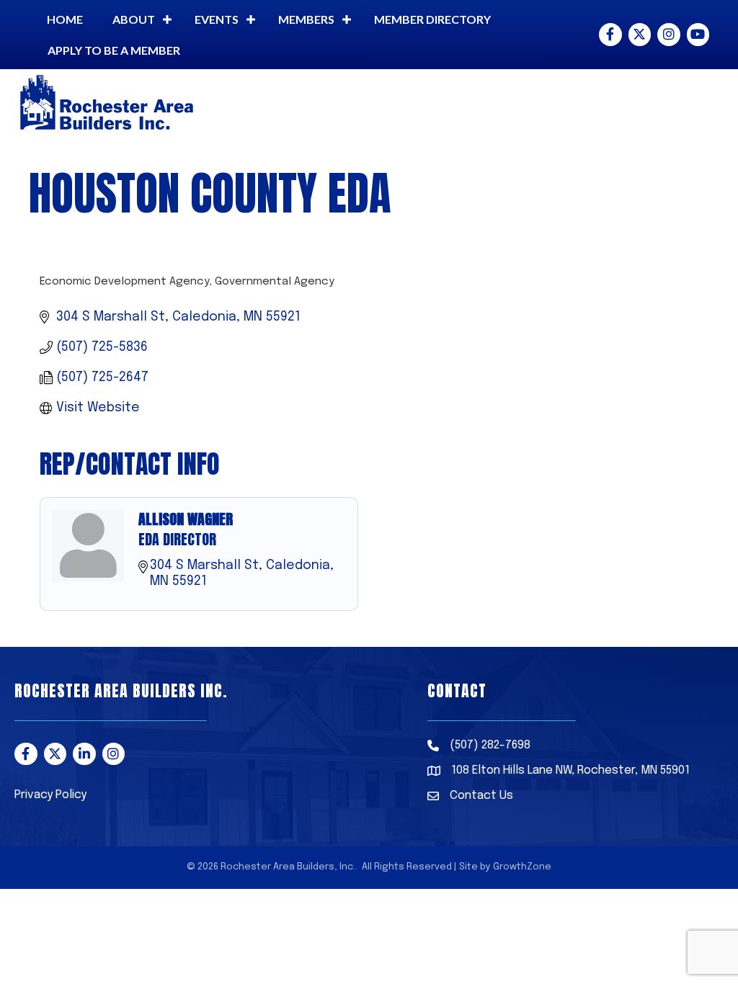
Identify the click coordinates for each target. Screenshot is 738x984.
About (133, 19)
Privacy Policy (50, 795)
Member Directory (432, 19)
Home (65, 19)
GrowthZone (522, 867)
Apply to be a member (114, 50)
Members (306, 19)
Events (217, 19)
